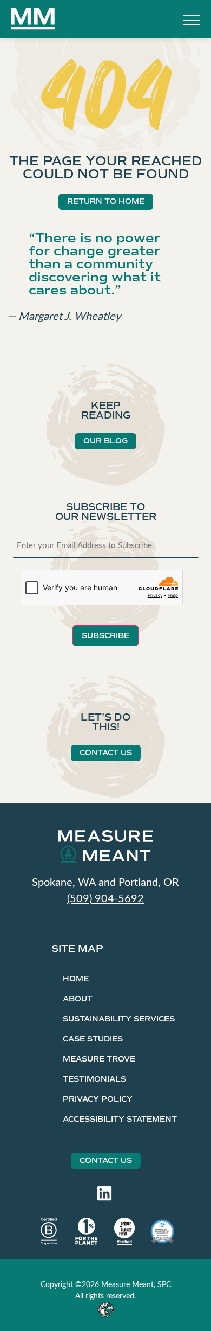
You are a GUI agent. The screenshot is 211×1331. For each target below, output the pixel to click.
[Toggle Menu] (191, 21)
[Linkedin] (104, 1193)
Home (76, 978)
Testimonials (94, 1079)
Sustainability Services (119, 1019)
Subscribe (105, 635)
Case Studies (93, 1039)
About (78, 999)
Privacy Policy (98, 1099)
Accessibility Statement (120, 1119)
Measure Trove (99, 1059)
